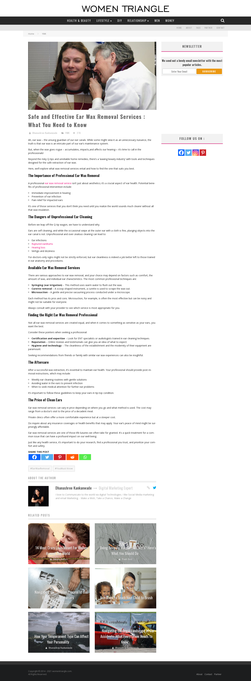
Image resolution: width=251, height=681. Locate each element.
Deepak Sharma (60, 603)
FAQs (198, 27)
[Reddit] (72, 457)
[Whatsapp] (85, 457)
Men (157, 21)
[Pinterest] (60, 457)
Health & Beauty (79, 21)
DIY (119, 21)
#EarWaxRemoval (40, 468)
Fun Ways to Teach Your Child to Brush (126, 597)
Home (179, 27)
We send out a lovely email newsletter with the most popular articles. (192, 63)
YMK (67, 133)
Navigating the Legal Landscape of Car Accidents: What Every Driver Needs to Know (127, 636)
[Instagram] (195, 152)
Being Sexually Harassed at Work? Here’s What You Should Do (128, 550)
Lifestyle (102, 21)
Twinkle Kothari (60, 559)
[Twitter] (47, 457)
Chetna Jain (127, 603)
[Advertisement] (192, 105)
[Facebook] (34, 457)
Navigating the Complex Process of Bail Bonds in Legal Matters (61, 594)
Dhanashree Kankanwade (44, 133)
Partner (208, 27)
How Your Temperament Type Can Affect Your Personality (61, 639)
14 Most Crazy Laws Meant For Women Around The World (61, 550)
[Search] (223, 20)
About (189, 27)
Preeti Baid (127, 559)
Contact (221, 27)
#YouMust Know (64, 468)
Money (170, 21)
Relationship (137, 21)
